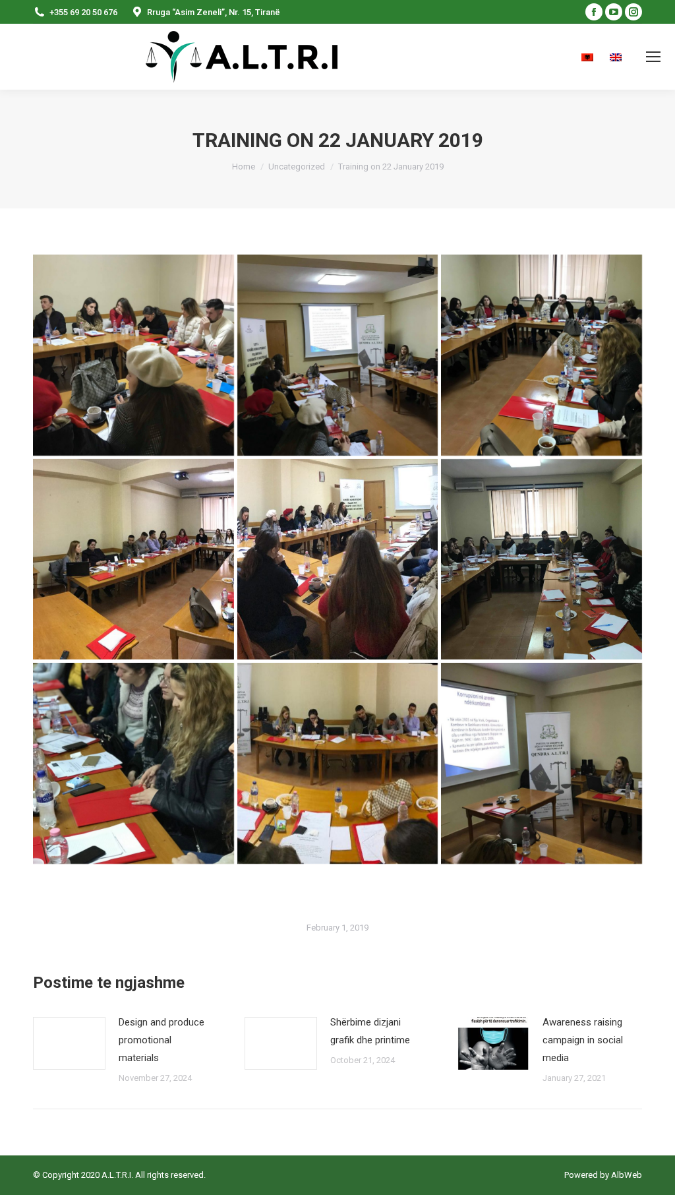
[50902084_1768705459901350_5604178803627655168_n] (541, 763)
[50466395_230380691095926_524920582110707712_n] (133, 559)
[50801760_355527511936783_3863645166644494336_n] (337, 763)
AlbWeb (625, 1175)
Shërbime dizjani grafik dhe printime (370, 1031)
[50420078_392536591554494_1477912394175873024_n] (541, 355)
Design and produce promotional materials (161, 1040)
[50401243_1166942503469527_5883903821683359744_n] (133, 355)
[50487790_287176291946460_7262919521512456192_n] (337, 559)
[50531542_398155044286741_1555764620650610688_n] (133, 763)
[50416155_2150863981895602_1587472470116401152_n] (337, 355)
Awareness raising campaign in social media (583, 1040)
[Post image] (69, 1043)
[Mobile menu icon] (653, 56)
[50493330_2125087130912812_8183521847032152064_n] (541, 559)
